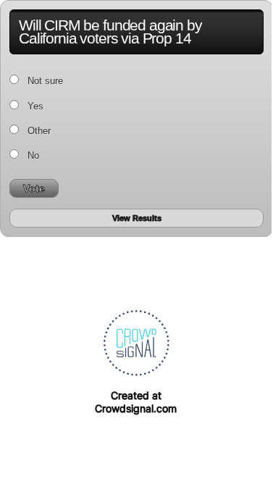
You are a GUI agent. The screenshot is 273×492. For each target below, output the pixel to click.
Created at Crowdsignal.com (136, 401)
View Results (136, 218)
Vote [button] (34, 188)
